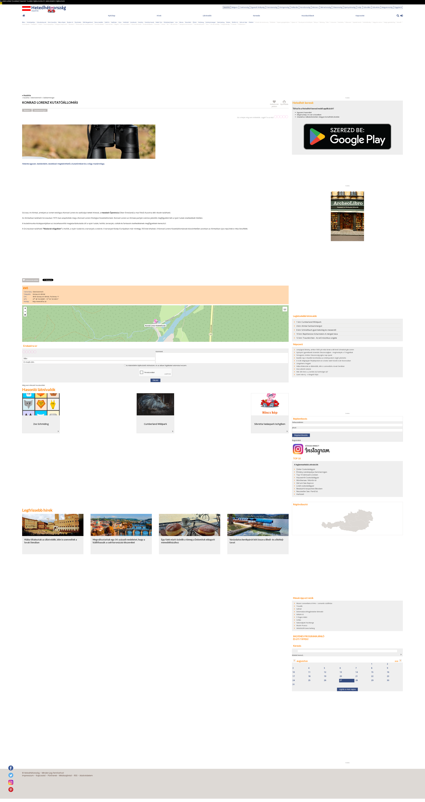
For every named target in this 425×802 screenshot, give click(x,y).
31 (294, 684)
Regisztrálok (296, 440)
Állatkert (272, 22)
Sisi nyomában (125, 24)
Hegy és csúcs (377, 22)
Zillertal (251, 22)
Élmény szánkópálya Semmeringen (311, 472)
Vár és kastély (214, 24)
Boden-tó (70, 22)
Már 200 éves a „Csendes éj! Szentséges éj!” (312, 372)
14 (356, 672)
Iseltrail (298, 609)
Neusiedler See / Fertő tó (307, 491)
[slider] (281, 116)
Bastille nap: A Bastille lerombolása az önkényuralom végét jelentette (321, 358)
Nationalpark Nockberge (305, 623)
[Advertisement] (155, 189)
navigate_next (401, 654)
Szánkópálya (31, 22)
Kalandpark (25, 24)
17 (294, 676)
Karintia (140, 22)
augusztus (302, 660)
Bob (327, 22)
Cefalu (298, 620)
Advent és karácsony (261, 22)
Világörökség (225, 24)
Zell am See (243, 22)
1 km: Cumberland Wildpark (308, 322)
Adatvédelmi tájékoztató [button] (55, 1)
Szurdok (156, 24)
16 (388, 672)
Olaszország (337, 7)
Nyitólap (111, 15)
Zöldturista (241, 24)
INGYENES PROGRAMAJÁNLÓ (308, 636)
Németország (326, 7)
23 (388, 676)
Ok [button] (1, 3)
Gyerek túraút (357, 22)
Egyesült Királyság (258, 7)
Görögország (284, 7)
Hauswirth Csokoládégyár (307, 477)
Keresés (256, 15)
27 (341, 680)
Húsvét (399, 22)
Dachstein (78, 22)
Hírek (159, 15)
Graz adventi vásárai (303, 369)
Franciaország (272, 7)
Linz (176, 22)
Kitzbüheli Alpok (169, 22)
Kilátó (40, 24)
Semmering (220, 22)
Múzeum (71, 24)
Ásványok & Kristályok (305, 22)
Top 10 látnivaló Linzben (307, 475)
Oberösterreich (36, 98)
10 (294, 672)
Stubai (228, 22)
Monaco (315, 7)
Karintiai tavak (149, 22)
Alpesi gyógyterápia (283, 22)
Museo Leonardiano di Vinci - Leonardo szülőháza (314, 603)
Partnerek (52, 775)
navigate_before (294, 660)
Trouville (299, 606)
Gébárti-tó (300, 614)
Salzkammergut (210, 22)
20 (341, 676)
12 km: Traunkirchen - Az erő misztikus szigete (316, 338)
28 (356, 680)
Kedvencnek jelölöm (31, 280)
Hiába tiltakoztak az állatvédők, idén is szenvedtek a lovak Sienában (320, 366)
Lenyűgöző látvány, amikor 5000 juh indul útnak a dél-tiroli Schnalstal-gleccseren (325, 350)
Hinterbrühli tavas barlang (305, 628)
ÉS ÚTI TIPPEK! (301, 639)
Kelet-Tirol (159, 22)
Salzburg (201, 22)
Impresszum (28, 775)
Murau (181, 22)
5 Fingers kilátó (301, 617)
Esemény (341, 22)
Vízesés (233, 24)
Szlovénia (376, 7)
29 (372, 680)
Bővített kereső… (298, 655)
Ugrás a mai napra (347, 689)
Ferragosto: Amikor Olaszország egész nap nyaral (314, 355)
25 (309, 680)
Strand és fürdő (136, 24)
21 (356, 676)
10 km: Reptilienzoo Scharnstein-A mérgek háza (317, 334)
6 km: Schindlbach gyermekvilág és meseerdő (316, 330)
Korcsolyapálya (49, 24)
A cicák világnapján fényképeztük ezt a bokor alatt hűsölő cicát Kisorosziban (323, 361)
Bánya (316, 22)
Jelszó (294, 428)
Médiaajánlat (65, 775)
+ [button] (25, 308)
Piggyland (398, 7)
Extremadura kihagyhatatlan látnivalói (309, 612)
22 (372, 676)
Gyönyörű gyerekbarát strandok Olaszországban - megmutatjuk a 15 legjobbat (324, 352)
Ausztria (227, 7)
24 (294, 680)
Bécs (23, 22)
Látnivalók (207, 15)
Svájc (359, 7)
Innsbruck (133, 22)
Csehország (244, 7)
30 (388, 680)
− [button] (25, 311)
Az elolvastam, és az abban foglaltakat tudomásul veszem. (156, 365)
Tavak (163, 24)
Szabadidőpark (148, 24)
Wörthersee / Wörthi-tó (306, 480)
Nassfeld (188, 22)
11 (309, 672)
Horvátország (305, 7)
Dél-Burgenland (88, 22)
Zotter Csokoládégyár (305, 469)
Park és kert (109, 24)
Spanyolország (349, 7)
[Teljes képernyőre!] (25, 315)
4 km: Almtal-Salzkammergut (309, 326)
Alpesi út (294, 22)
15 (372, 672)
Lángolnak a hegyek (303, 363)
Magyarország (387, 7)
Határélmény (367, 22)
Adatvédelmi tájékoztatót (137, 365)
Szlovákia (366, 7)
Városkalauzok (41, 22)
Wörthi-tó (235, 22)
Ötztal (194, 22)
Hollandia (294, 7)
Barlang (322, 22)
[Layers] (284, 309)
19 (325, 676)
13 (341, 672)
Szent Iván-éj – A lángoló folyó (307, 374)
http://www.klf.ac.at (39, 301)
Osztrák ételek (99, 24)
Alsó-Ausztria (52, 22)
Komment (159, 351)
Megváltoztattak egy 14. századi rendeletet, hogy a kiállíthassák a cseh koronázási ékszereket (119, 541)
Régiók (116, 24)
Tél (167, 24)
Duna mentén (99, 22)
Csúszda (333, 22)
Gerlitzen (114, 22)
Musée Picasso (301, 625)
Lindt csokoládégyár (305, 486)
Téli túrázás (174, 24)
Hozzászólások (307, 15)
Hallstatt (126, 22)
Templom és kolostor (185, 24)
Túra (207, 24)
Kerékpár (34, 24)
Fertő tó (107, 22)
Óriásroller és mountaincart (84, 24)
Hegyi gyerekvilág (389, 22)
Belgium (235, 7)
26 (325, 680)
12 (325, 672)
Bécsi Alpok (61, 22)
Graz (119, 22)
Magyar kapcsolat (61, 24)
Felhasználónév (297, 422)
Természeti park (199, 24)
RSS (75, 775)
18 (309, 676)
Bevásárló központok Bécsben (309, 489)
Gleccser (348, 22)
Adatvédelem (86, 775)
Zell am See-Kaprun (305, 483)
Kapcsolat (360, 15)
